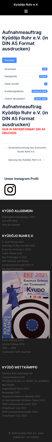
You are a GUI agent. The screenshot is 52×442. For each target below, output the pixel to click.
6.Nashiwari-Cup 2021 (14, 407)
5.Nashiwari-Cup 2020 (14, 415)
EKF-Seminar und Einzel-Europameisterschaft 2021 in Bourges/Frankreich (18, 265)
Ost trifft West (10, 220)
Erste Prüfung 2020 (13, 340)
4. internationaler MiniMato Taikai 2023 (23, 400)
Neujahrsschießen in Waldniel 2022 (21, 396)
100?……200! (9, 347)
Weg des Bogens (11, 224)
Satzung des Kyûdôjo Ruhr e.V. (24, 159)
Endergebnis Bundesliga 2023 (18, 216)
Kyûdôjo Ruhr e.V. (26, 4)
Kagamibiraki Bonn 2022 (15, 388)
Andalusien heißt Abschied (16, 351)
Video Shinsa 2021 (12, 253)
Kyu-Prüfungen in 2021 (14, 257)
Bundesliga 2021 (11, 392)
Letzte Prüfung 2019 (13, 344)
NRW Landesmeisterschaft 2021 (19, 404)
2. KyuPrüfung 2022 (13, 241)
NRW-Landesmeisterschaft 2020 (20, 411)
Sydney (35, 437)
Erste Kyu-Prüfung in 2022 (16, 249)
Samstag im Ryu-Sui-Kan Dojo (18, 245)
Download (9, 60)
